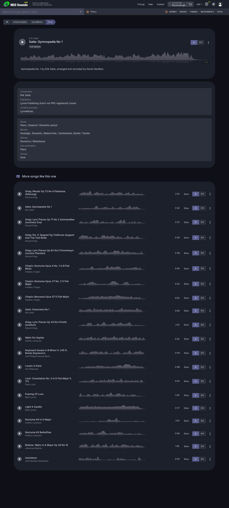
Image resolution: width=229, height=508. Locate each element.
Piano (23, 149)
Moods (183, 12)
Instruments (207, 12)
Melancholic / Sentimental (58, 133)
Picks (220, 12)
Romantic (37, 133)
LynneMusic (26, 111)
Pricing (141, 4)
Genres (173, 12)
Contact (160, 4)
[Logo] (15, 4)
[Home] (6, 22)
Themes (193, 12)
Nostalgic (25, 133)
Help (150, 4)
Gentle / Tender (81, 133)
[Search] (80, 11)
